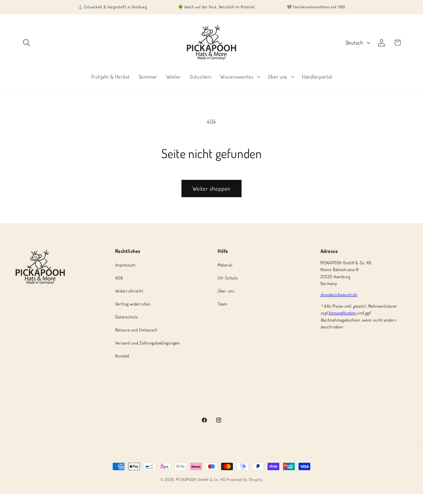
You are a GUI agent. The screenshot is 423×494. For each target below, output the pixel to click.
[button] (27, 42)
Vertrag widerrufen (132, 303)
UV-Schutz (228, 277)
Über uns (226, 290)
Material (225, 264)
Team (223, 303)
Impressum (125, 264)
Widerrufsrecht (129, 290)
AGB (119, 277)
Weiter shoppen (212, 188)
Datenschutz (126, 316)
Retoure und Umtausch (136, 329)
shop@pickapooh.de (339, 294)
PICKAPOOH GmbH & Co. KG (200, 479)
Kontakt (122, 355)
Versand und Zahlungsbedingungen (147, 342)
